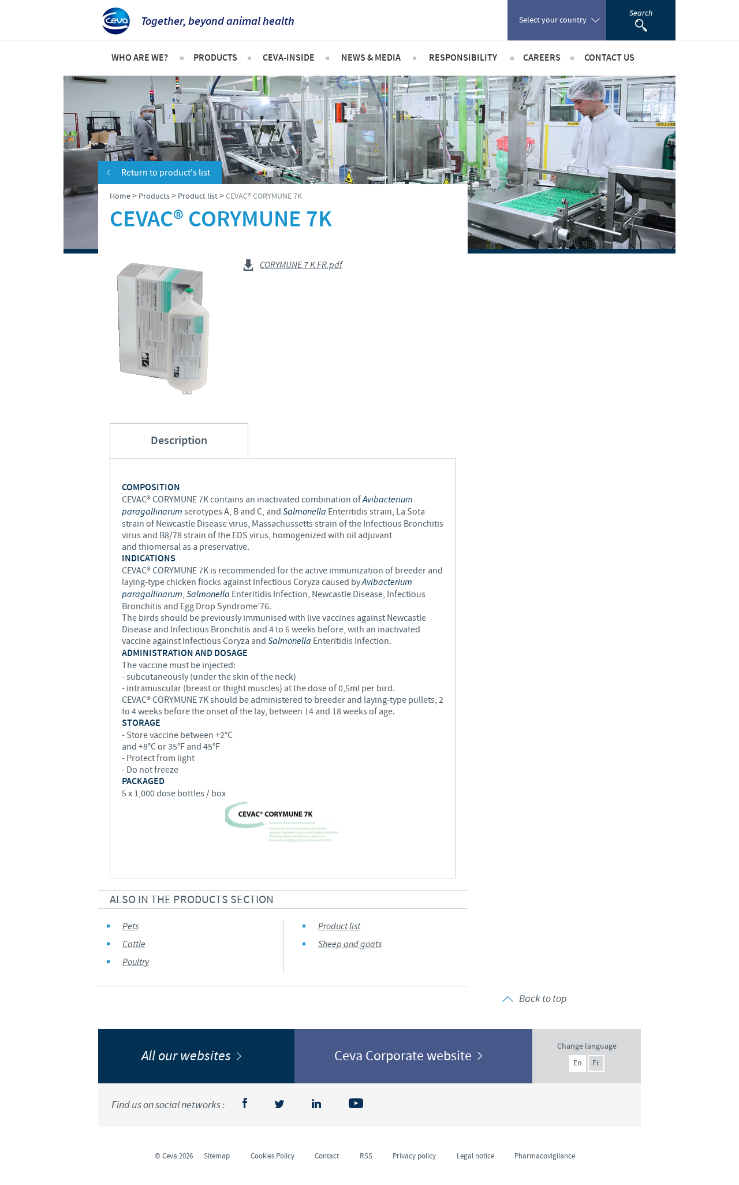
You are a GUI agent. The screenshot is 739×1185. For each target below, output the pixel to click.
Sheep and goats (350, 944)
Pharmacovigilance (544, 1156)
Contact (327, 1156)
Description (179, 441)
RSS (366, 1156)
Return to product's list (165, 172)
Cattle (133, 944)
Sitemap (217, 1156)
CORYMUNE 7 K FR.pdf (301, 265)
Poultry (135, 962)
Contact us (609, 58)
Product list (339, 927)
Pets (130, 927)
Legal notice (475, 1156)
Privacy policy (414, 1156)
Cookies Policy (272, 1156)
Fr (595, 1063)
